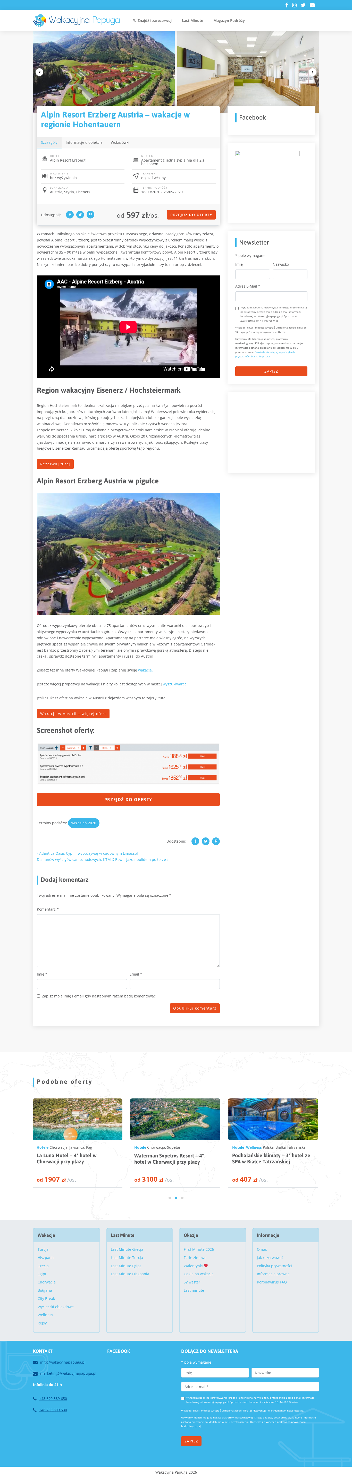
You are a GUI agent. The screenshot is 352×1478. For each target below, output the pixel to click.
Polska (170, 1147)
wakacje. (145, 670)
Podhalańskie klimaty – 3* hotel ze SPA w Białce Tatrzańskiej (173, 1158)
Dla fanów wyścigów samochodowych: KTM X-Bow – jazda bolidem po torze (102, 859)
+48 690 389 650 (53, 1398)
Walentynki (194, 1265)
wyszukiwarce (175, 684)
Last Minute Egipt (126, 1265)
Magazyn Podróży (229, 20)
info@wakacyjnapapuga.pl (63, 1362)
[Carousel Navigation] (176, 72)
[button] (170, 1197)
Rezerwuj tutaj (55, 463)
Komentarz (48, 909)
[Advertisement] (274, 431)
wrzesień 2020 (83, 822)
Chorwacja (58, 1147)
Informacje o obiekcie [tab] (84, 142)
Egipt (42, 1273)
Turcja (43, 1249)
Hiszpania (46, 1257)
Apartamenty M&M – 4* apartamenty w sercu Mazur (264, 1159)
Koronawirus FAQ (272, 1282)
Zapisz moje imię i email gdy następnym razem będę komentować (99, 996)
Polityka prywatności (274, 1265)
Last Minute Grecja (127, 1249)
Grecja (43, 1265)
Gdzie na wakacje (199, 1273)
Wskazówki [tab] (120, 142)
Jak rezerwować (270, 1257)
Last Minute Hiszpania (130, 1273)
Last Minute (192, 20)
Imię (42, 974)
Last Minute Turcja (127, 1257)
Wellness (156, 1147)
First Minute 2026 (199, 1249)
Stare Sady (284, 1147)
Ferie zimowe (195, 1257)
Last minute (194, 1290)
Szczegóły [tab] (49, 142)
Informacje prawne (273, 1273)
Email (136, 974)
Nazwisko (281, 264)
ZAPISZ (271, 371)
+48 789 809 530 (53, 1409)
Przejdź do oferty (191, 214)
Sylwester (192, 1282)
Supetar (76, 1147)
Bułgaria (45, 1290)
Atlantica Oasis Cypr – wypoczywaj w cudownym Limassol (88, 853)
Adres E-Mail (247, 286)
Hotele (42, 1147)
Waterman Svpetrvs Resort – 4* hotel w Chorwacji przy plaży (71, 1159)
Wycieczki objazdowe (56, 1306)
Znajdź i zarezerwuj (155, 20)
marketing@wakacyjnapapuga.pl (68, 1373)
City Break (46, 1298)
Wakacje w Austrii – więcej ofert (73, 713)
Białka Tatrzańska (193, 1147)
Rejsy (42, 1323)
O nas (262, 1249)
